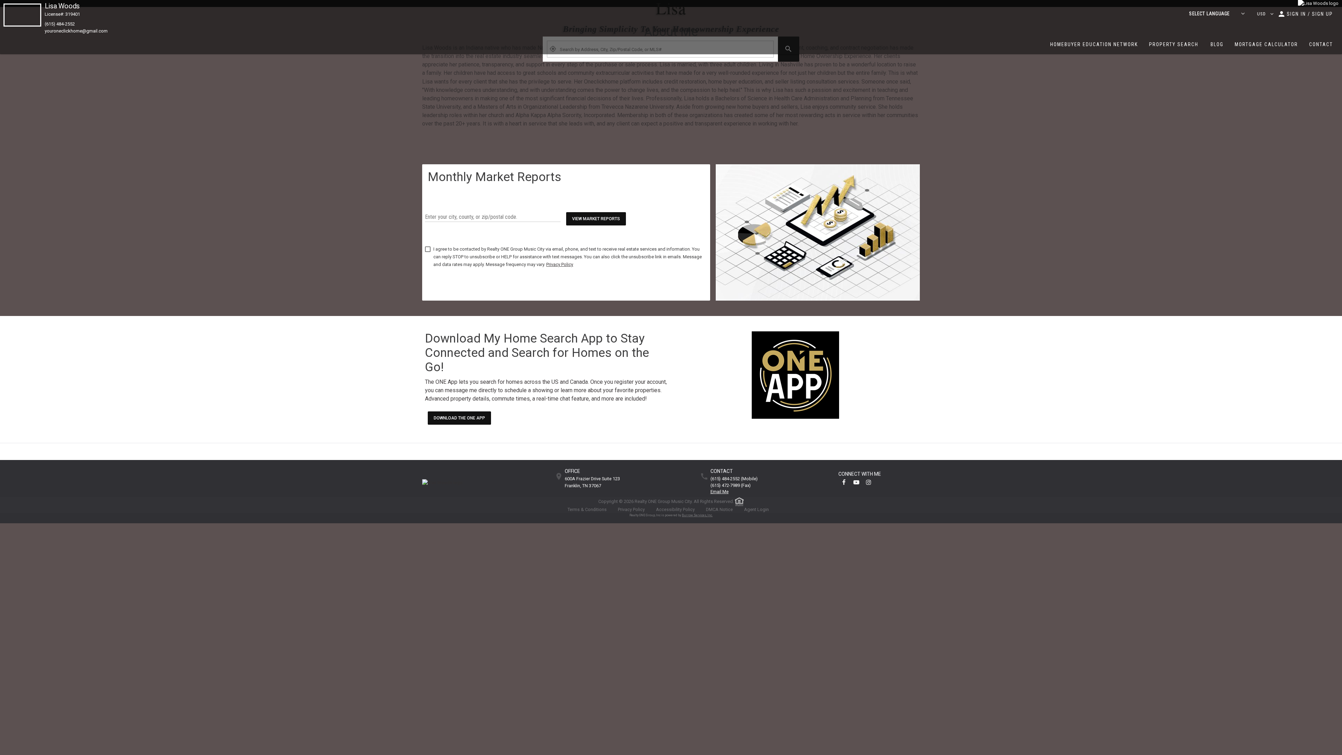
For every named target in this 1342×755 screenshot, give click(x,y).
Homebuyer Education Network (1094, 44)
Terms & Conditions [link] (587, 509)
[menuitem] (1094, 44)
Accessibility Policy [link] (675, 509)
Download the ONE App (459, 418)
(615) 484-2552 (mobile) (734, 479)
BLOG (1217, 44)
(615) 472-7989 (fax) (730, 485)
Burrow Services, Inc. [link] (697, 515)
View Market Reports (596, 218)
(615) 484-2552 (60, 24)
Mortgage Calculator (1266, 44)
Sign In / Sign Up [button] (1310, 14)
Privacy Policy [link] (631, 509)
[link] (1318, 3)
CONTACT (1321, 44)
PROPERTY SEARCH (1173, 44)
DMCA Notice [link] (719, 509)
